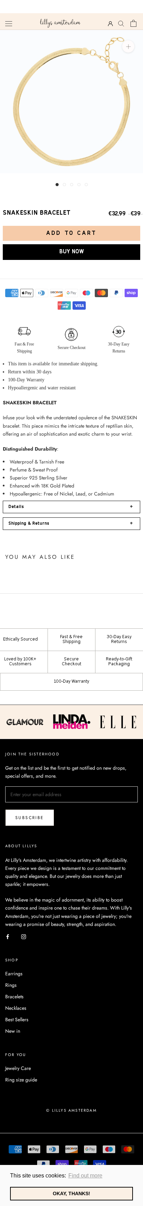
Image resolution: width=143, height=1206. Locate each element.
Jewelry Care (18, 1068)
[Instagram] (23, 936)
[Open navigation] (8, 23)
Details (70, 507)
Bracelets (14, 996)
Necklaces (15, 1008)
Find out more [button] (85, 1176)
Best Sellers (16, 1019)
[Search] (121, 23)
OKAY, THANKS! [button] (71, 1193)
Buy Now (71, 252)
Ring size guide (21, 1079)
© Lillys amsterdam (71, 1110)
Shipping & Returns (70, 523)
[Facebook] (7, 936)
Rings (11, 985)
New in (12, 1031)
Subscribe (29, 818)
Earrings (14, 973)
